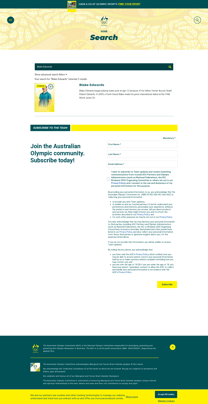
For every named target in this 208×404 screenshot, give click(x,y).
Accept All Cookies (166, 395)
